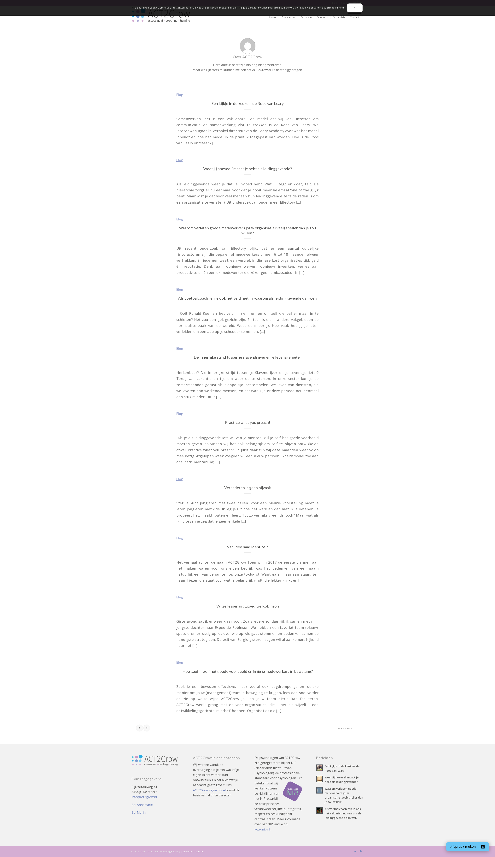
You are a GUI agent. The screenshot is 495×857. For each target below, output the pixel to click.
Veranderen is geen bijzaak (247, 487)
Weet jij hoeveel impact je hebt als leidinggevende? (247, 168)
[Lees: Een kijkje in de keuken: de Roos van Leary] (319, 767)
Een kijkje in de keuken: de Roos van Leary (247, 103)
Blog (179, 95)
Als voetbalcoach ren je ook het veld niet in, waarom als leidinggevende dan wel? (247, 298)
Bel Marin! (138, 812)
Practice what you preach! (247, 422)
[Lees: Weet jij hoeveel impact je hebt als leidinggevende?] (319, 779)
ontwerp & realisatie (193, 851)
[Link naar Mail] (361, 851)
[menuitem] (273, 17)
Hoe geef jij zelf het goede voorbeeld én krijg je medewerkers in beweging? (247, 671)
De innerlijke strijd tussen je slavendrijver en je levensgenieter (247, 357)
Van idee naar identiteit (247, 546)
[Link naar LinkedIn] (355, 851)
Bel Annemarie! (142, 805)
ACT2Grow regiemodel (209, 790)
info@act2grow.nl (144, 797)
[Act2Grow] (161, 17)
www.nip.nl (262, 829)
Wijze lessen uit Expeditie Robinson (247, 606)
